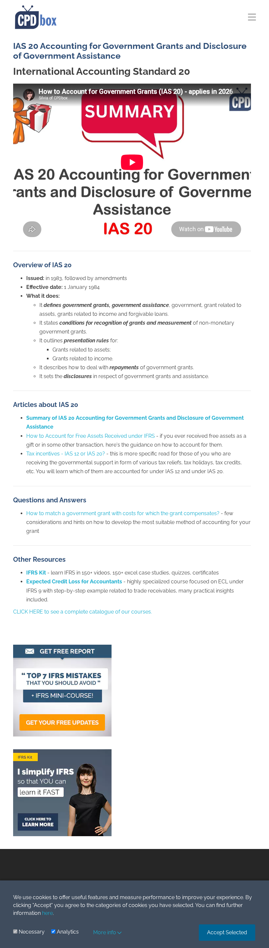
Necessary (32, 932)
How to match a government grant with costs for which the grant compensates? (122, 513)
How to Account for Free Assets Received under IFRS (90, 436)
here (47, 913)
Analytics (68, 932)
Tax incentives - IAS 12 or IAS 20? (65, 454)
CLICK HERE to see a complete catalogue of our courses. (82, 612)
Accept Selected (227, 932)
